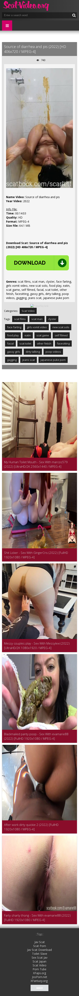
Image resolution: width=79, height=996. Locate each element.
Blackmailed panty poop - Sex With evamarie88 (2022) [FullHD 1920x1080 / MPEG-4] (36, 736)
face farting (14, 327)
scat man (37, 319)
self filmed (61, 335)
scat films (20, 319)
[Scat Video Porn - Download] (26, 6)
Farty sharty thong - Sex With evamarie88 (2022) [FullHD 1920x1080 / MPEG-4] (37, 917)
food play (13, 335)
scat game (42, 335)
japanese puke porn (53, 360)
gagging (12, 360)
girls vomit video (37, 327)
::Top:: (39, 934)
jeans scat (28, 360)
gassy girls (13, 352)
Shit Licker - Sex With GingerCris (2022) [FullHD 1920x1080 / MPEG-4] (36, 555)
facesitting (63, 343)
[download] (37, 262)
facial (10, 343)
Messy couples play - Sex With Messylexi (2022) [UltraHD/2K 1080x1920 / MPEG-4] (37, 645)
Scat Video (28, 311)
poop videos (53, 352)
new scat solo (60, 327)
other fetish (44, 343)
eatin (28, 335)
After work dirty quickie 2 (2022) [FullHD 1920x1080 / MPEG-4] (31, 827)
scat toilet (25, 343)
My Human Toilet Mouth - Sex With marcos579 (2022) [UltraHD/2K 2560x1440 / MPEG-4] (36, 464)
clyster (52, 319)
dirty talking (33, 352)
